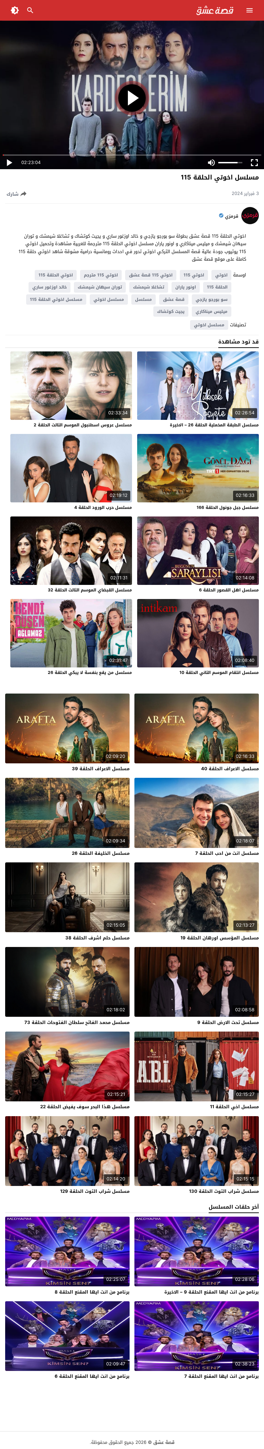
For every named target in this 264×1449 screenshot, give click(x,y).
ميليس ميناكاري (212, 311)
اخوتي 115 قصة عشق (151, 275)
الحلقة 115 (217, 287)
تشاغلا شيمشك (148, 287)
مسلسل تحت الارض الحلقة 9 (228, 1022)
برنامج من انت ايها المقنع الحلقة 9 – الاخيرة (211, 1292)
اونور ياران (185, 287)
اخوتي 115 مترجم (101, 275)
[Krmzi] (250, 222)
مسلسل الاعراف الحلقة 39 (101, 768)
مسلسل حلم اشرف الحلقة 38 (97, 938)
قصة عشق (174, 299)
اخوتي (221, 275)
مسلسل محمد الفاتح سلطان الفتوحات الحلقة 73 (77, 1022)
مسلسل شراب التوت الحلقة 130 (224, 1191)
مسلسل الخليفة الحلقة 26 (101, 853)
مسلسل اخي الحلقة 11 (234, 1106)
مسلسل (143, 299)
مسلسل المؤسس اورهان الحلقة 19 (219, 938)
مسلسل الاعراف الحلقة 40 (230, 768)
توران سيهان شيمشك (100, 287)
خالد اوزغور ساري (49, 287)
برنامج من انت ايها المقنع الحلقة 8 (92, 1292)
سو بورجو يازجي (212, 299)
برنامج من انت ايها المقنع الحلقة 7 (221, 1376)
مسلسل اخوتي (109, 299)
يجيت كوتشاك (171, 311)
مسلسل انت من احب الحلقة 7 (227, 853)
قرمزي (231, 216)
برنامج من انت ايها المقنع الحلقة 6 (92, 1376)
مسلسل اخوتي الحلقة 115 (56, 299)
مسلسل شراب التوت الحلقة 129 (95, 1191)
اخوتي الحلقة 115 (55, 275)
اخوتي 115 (194, 275)
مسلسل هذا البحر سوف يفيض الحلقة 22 (85, 1106)
